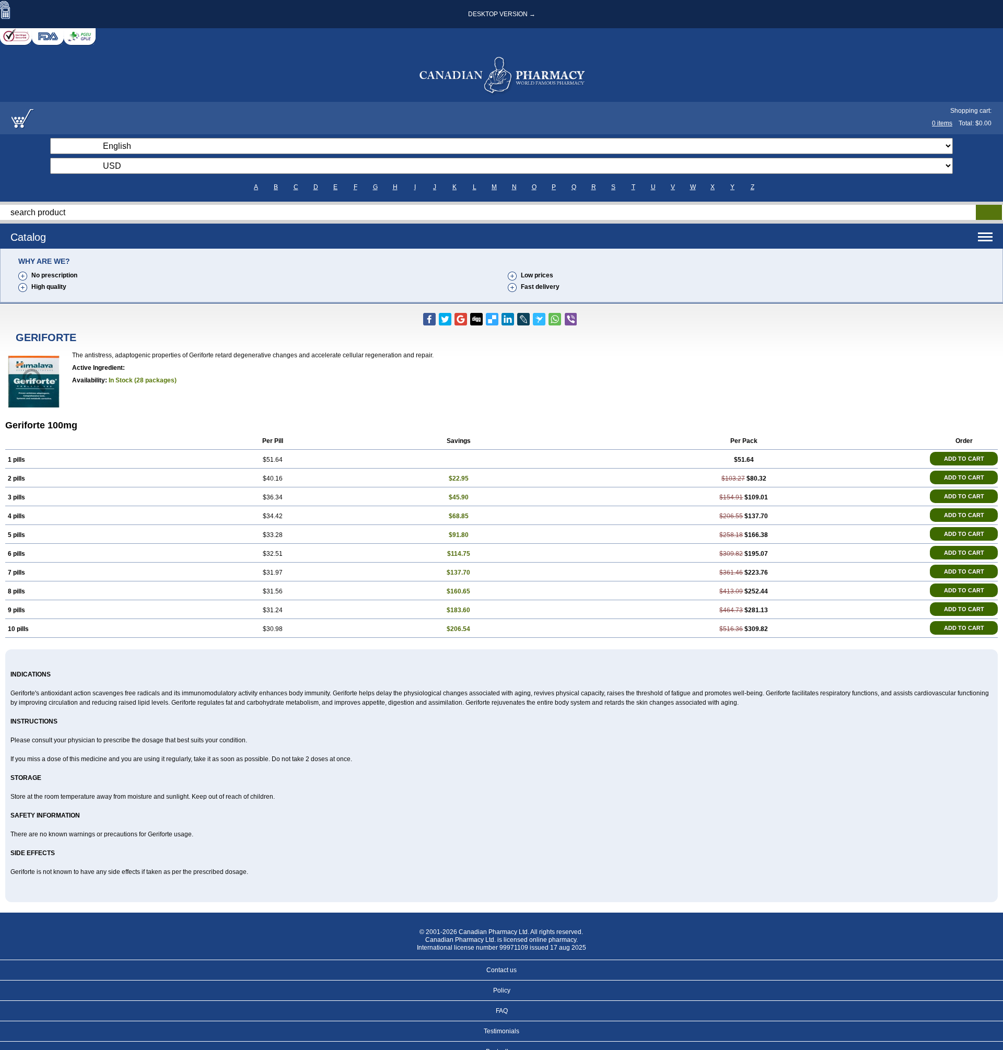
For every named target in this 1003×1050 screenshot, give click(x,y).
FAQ (502, 1010)
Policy (501, 990)
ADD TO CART (964, 459)
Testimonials (501, 1031)
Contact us (501, 970)
